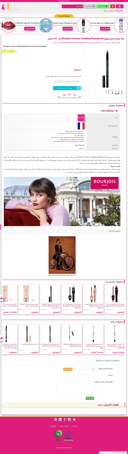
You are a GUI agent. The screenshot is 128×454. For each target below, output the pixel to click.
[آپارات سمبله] (55, 420)
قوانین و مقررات (63, 426)
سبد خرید (102, 6)
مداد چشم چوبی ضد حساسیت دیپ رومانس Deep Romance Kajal (94, 346)
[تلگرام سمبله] (74, 420)
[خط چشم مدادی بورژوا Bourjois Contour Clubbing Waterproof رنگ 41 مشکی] (121, 92)
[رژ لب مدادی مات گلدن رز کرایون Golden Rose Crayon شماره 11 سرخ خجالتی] (8, 26)
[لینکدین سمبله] (60, 420)
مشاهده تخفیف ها (64, 1)
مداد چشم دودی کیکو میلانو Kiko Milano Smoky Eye (72, 345)
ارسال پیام (53, 426)
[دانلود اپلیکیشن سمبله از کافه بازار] (58, 443)
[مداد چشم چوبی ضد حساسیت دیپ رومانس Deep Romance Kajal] (93, 333)
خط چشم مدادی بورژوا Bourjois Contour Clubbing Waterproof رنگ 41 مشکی (51, 306)
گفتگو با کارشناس (120, 452)
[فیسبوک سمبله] (64, 420)
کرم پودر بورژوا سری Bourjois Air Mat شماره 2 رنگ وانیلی (29, 305)
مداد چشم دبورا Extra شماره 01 (29, 344)
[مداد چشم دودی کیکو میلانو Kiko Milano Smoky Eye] (71, 333)
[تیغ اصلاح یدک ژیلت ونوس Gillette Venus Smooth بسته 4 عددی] (46, 26)
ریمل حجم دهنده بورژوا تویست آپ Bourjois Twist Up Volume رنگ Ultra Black (72, 306)
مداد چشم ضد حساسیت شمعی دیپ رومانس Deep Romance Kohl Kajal (115, 346)
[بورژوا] (81, 118)
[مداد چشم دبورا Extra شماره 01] (28, 333)
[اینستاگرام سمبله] (69, 420)
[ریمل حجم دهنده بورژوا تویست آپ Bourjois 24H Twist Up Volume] (114, 293)
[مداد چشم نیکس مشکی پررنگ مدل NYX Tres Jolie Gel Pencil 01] (50, 333)
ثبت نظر (89, 398)
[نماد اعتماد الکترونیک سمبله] (68, 443)
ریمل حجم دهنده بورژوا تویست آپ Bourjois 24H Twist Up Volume (114, 305)
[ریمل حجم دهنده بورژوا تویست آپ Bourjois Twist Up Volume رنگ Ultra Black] (71, 293)
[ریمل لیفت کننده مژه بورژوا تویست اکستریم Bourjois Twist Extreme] (93, 293)
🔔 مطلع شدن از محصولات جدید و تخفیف (108, 360)
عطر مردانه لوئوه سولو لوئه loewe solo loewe (62, 275)
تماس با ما (75, 426)
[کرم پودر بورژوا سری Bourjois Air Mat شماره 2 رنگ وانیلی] (28, 293)
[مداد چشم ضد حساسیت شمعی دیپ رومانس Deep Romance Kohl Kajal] (114, 333)
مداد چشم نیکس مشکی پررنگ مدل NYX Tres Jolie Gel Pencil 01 (50, 345)
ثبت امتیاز (67, 369)
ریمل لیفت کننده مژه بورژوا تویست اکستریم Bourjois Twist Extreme (94, 306)
